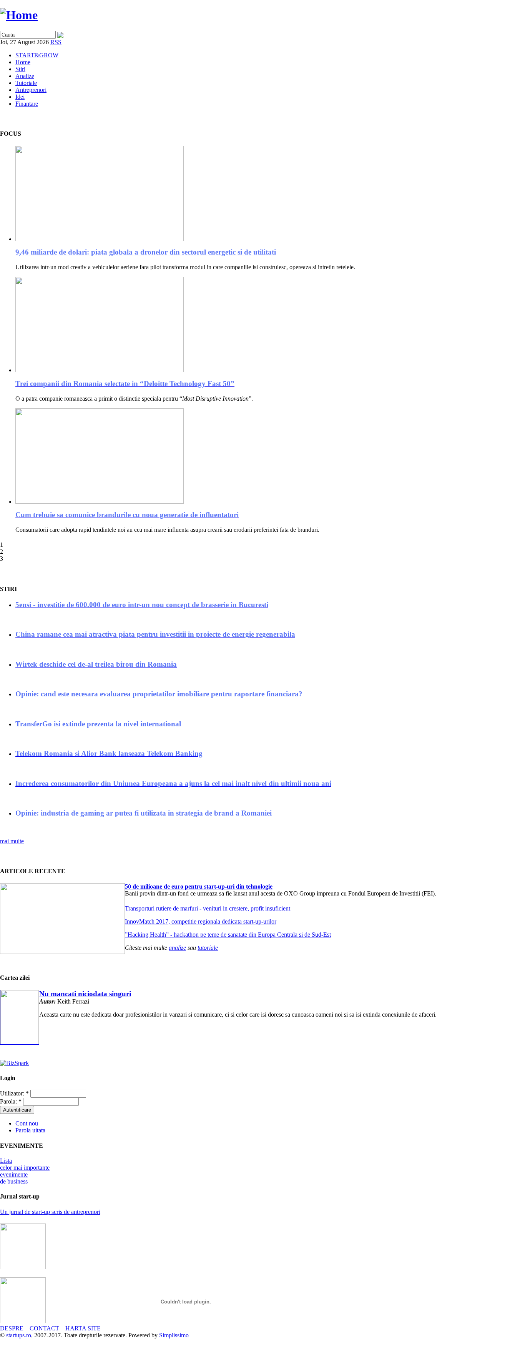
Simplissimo (174, 1335)
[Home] (19, 15)
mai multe (12, 841)
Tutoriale (26, 83)
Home (22, 62)
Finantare (26, 103)
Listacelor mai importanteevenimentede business (25, 1171)
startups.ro (18, 1335)
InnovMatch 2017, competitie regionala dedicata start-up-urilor (200, 921)
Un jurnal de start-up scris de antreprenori (50, 1212)
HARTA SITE (83, 1328)
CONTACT (44, 1328)
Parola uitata (30, 1130)
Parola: (11, 1101)
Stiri (20, 69)
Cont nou (26, 1123)
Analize (24, 76)
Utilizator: (14, 1093)
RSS (55, 42)
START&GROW (36, 55)
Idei (20, 96)
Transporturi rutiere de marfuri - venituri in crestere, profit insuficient (207, 908)
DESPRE (11, 1328)
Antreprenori (31, 90)
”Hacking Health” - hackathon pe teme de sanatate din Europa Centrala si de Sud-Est (228, 934)
